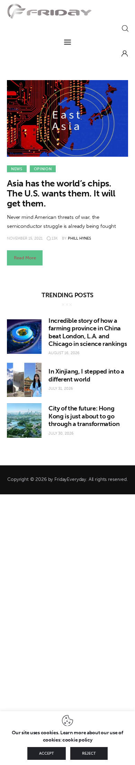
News (16, 169)
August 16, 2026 (64, 353)
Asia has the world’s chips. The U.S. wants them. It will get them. (61, 193)
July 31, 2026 (60, 388)
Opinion (43, 169)
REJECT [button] (89, 753)
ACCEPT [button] (46, 753)
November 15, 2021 (25, 238)
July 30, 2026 (61, 433)
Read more (25, 257)
